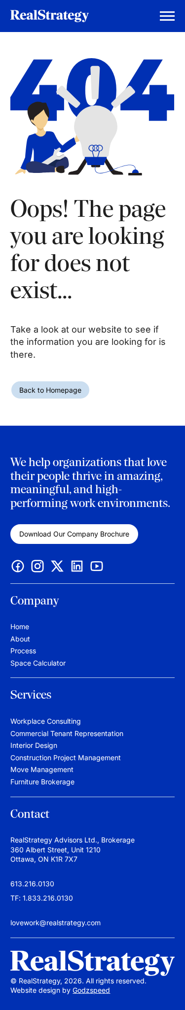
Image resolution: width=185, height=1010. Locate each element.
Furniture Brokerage (42, 781)
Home (19, 626)
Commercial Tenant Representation (66, 733)
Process (23, 650)
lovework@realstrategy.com (55, 922)
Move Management (42, 769)
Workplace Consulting (45, 721)
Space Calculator (38, 663)
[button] (167, 988)
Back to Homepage (50, 390)
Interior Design (33, 745)
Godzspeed (91, 990)
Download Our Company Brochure (74, 534)
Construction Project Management (65, 757)
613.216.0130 (32, 883)
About (20, 639)
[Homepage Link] (92, 963)
